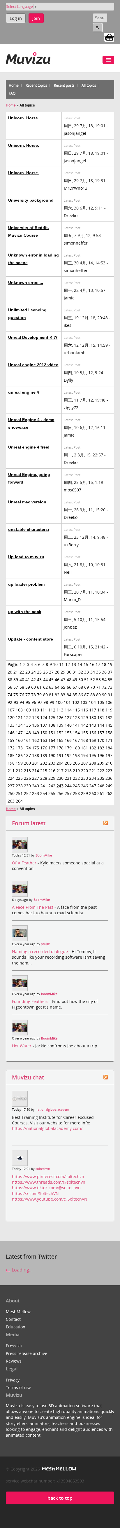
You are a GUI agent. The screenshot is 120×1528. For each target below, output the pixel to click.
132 (108, 717)
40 (22, 679)
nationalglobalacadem (52, 1109)
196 (100, 755)
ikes (67, 325)
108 (19, 710)
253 (35, 793)
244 (68, 786)
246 (84, 786)
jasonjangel (75, 133)
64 (57, 687)
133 (11, 725)
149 (35, 732)
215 (43, 770)
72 (104, 687)
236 (108, 778)
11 (61, 664)
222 (100, 770)
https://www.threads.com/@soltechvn (48, 1182)
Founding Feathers (31, 1001)
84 (69, 694)
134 (19, 725)
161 (27, 740)
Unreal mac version (27, 502)
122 (27, 717)
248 (100, 786)
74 (10, 694)
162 (35, 740)
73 (110, 687)
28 (57, 672)
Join (36, 18)
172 (11, 748)
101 (67, 702)
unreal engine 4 (23, 392)
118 (100, 710)
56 (10, 687)
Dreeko (70, 215)
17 (98, 664)
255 (51, 793)
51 (86, 679)
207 (84, 763)
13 (73, 664)
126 (60, 717)
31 (75, 672)
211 (11, 770)
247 (92, 786)
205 (68, 763)
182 (92, 748)
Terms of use (18, 1387)
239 (27, 786)
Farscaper (73, 654)
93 (16, 702)
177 (51, 748)
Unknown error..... (25, 282)
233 (84, 778)
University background (31, 200)
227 (35, 778)
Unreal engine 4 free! (29, 447)
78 (33, 694)
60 (33, 687)
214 (35, 770)
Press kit (14, 1346)
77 (27, 694)
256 (60, 793)
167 (76, 740)
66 (69, 687)
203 (51, 763)
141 (76, 725)
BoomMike (44, 855)
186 (19, 755)
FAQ (12, 93)
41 (27, 679)
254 (43, 793)
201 (35, 763)
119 (108, 710)
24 (33, 672)
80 (45, 694)
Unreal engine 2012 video (33, 364)
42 (33, 679)
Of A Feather (25, 863)
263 (11, 801)
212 (19, 770)
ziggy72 (71, 407)
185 (11, 755)
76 (22, 694)
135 (27, 725)
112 (51, 710)
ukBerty (71, 544)
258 (76, 793)
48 (69, 679)
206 (76, 763)
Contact (13, 1319)
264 (19, 801)
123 (35, 717)
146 (11, 732)
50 (80, 679)
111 (43, 710)
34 (92, 672)
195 (92, 755)
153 (68, 732)
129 (84, 717)
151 (51, 732)
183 (100, 748)
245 (76, 786)
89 (98, 694)
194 (84, 755)
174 (27, 748)
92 (10, 702)
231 (68, 778)
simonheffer (76, 243)
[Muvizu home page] (28, 57)
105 (100, 702)
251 (19, 793)
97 (40, 702)
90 (104, 694)
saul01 (46, 944)
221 (92, 770)
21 (15, 672)
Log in (16, 18)
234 (92, 778)
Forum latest (28, 823)
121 (19, 717)
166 (68, 740)
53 (98, 679)
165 (60, 740)
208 (92, 763)
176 (43, 748)
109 (27, 710)
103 (83, 702)
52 (92, 679)
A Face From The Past (33, 907)
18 (104, 664)
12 (67, 664)
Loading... (21, 1270)
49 (75, 679)
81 (51, 694)
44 (45, 679)
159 (11, 740)
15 (86, 664)
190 (51, 755)
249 (108, 786)
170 (100, 740)
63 (51, 687)
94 (22, 702)
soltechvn (43, 1169)
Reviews (14, 1361)
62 (45, 687)
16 (92, 664)
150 (43, 732)
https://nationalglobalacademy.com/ (47, 1128)
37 (110, 672)
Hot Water (22, 1046)
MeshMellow (18, 1311)
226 (27, 778)
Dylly (68, 380)
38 (10, 679)
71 (98, 687)
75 (15, 694)
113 (60, 710)
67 (75, 687)
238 (19, 786)
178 (60, 748)
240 (35, 786)
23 (27, 672)
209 (100, 763)
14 (79, 664)
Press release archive (26, 1353)
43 (39, 679)
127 (68, 717)
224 (11, 778)
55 (110, 679)
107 (11, 710)
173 (19, 748)
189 (43, 755)
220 (84, 770)
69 (86, 687)
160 (19, 740)
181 (84, 748)
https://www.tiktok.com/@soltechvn (46, 1187)
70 (92, 687)
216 (51, 770)
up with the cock (24, 611)
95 (28, 702)
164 (51, 740)
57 (15, 687)
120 (11, 717)
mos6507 (72, 490)
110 (35, 710)
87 (86, 694)
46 (57, 679)
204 (60, 763)
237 (11, 786)
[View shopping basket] (109, 37)
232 (76, 778)
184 (108, 748)
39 (15, 679)
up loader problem (26, 584)
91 (110, 694)
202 (43, 763)
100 (59, 702)
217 (60, 770)
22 (22, 672)
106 (108, 702)
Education (15, 1327)
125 (51, 717)
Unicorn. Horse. (23, 118)
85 (75, 694)
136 (35, 725)
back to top (60, 1498)
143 (92, 725)
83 (63, 694)
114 (68, 710)
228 (43, 778)
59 (27, 687)
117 (92, 710)
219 (76, 770)
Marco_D (72, 599)
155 (84, 732)
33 (86, 672)
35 (98, 672)
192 (68, 755)
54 (104, 679)
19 (110, 664)
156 (92, 732)
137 (43, 725)
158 (108, 732)
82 (57, 694)
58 (22, 687)
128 (76, 717)
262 (108, 793)
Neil (68, 572)
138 (51, 725)
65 (63, 687)
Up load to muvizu (26, 556)
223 (108, 770)
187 (27, 755)
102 (75, 702)
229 (51, 778)
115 (76, 710)
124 (43, 717)
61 (39, 687)
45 (51, 679)
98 (45, 702)
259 (84, 793)
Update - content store (30, 639)
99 (52, 702)
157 (100, 732)
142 (84, 725)
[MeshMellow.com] (58, 1469)
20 (10, 672)
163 (43, 740)
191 (60, 755)
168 (84, 740)
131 (100, 717)
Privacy (13, 1380)
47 (63, 679)
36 (104, 672)
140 (68, 725)
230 (60, 778)
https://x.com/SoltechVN (35, 1193)
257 (68, 793)
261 (100, 793)
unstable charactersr (28, 529)
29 (63, 672)
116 (84, 710)
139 (60, 725)
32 (80, 672)
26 (45, 672)
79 (39, 694)
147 (19, 732)
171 (108, 740)
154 (76, 732)
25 (39, 672)
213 (27, 770)
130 (92, 717)
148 (27, 732)
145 (108, 725)
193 (76, 755)
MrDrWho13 (75, 188)
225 (19, 778)
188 (35, 755)
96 (33, 702)
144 (100, 725)
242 (51, 786)
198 (11, 763)
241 (43, 786)
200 (27, 763)
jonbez (70, 627)
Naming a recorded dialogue (40, 951)
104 (92, 702)
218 (68, 770)
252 (27, 793)
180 (76, 748)
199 (19, 763)
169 (92, 740)
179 (68, 748)
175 (35, 748)
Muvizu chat (28, 1077)
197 (108, 755)
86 (80, 694)
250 (11, 793)
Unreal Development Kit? (33, 337)
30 (69, 672)
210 (108, 763)
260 (92, 793)
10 (55, 664)
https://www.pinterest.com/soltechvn (48, 1176)
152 (60, 732)
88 (92, 694)
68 (80, 687)
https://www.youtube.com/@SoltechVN (49, 1199)
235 (100, 778)
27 (51, 672)
